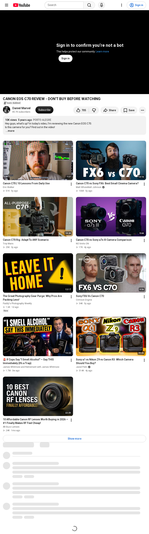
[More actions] (142, 110)
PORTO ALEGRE (42, 119)
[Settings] (121, 5)
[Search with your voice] (101, 5)
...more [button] (10, 130)
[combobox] (65, 5)
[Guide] (6, 5)
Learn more (102, 51)
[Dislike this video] (94, 110)
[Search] (89, 5)
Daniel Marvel (21, 108)
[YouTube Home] (21, 5)
